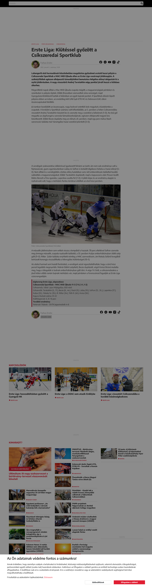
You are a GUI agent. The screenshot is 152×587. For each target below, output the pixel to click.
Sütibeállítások (98, 582)
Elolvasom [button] (48, 577)
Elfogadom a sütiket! (129, 582)
